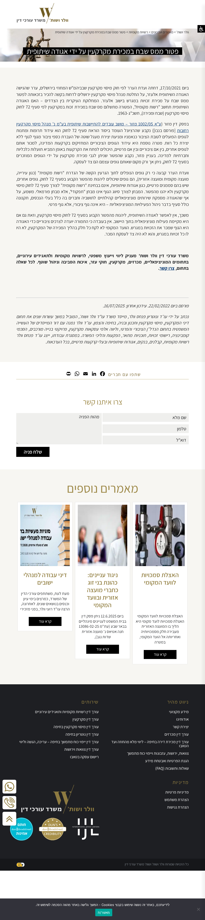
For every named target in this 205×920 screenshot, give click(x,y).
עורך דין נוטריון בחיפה (82, 734)
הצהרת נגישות (178, 807)
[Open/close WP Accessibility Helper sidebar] (201, 29)
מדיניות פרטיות (177, 792)
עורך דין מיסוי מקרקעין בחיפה (76, 726)
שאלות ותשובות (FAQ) (172, 768)
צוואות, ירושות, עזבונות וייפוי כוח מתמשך (158, 753)
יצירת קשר (181, 726)
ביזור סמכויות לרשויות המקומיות (45, 578)
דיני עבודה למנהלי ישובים (102, 578)
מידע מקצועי (179, 711)
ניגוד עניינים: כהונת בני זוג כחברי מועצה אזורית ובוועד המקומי (160, 590)
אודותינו (182, 719)
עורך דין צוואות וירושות (81, 749)
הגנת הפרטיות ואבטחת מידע (167, 760)
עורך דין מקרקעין (85, 719)
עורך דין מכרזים (176, 734)
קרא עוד (160, 654)
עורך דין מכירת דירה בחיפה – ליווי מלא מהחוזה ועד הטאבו (150, 743)
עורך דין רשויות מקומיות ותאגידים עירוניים (67, 711)
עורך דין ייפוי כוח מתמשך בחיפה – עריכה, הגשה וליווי (59, 741)
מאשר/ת (104, 912)
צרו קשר (167, 268)
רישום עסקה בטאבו (84, 756)
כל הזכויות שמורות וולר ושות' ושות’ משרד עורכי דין (157, 864)
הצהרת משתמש (176, 799)
